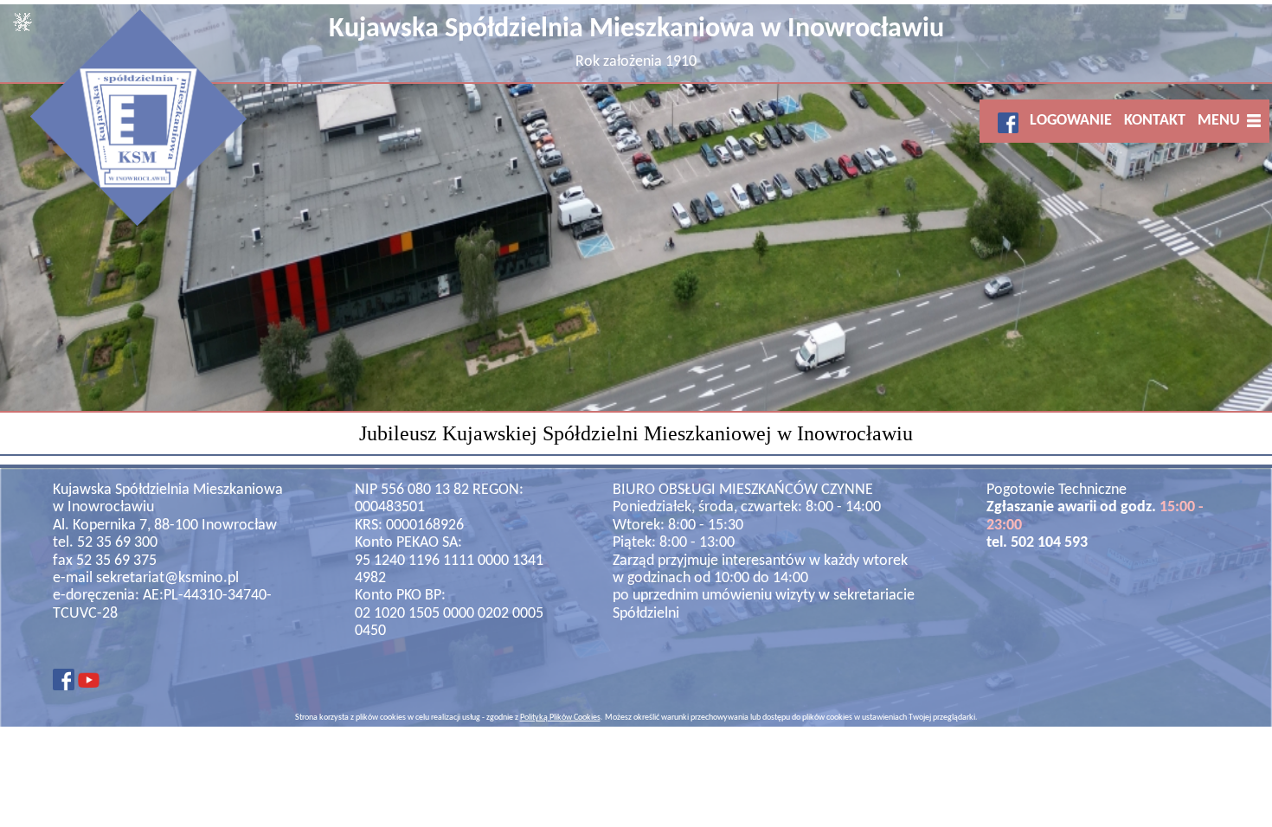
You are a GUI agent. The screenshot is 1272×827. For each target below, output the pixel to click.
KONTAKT (1154, 120)
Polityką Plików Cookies (560, 717)
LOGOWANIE (1071, 120)
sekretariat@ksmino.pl (167, 578)
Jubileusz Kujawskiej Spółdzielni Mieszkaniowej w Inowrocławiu (636, 433)
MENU (1222, 120)
